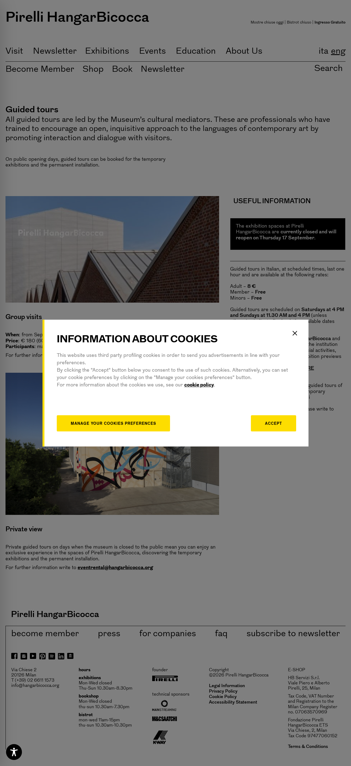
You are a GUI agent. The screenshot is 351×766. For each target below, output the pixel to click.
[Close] (294, 333)
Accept (273, 423)
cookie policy (199, 385)
